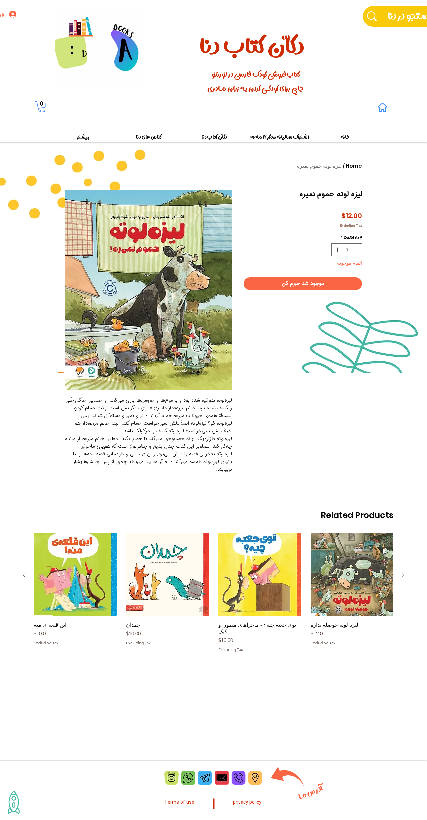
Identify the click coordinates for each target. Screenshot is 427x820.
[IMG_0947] (171, 778)
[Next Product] (24, 575)
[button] (41, 106)
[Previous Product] (403, 575)
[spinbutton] (346, 250)
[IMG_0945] (255, 778)
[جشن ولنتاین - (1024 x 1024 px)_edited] (222, 778)
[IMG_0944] (238, 778)
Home (354, 166)
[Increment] (336, 250)
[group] (213, 592)
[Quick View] (352, 574)
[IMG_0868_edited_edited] (188, 778)
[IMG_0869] (205, 778)
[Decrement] (356, 250)
